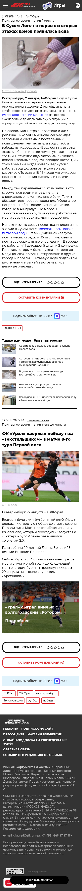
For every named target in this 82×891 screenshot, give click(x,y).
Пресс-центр (13, 734)
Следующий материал (39, 880)
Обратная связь (16, 749)
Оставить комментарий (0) (41, 662)
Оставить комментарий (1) (41, 297)
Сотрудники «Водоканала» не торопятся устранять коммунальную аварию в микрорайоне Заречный (44, 361)
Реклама (10, 729)
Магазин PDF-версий (44, 734)
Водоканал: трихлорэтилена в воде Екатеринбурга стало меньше (41, 373)
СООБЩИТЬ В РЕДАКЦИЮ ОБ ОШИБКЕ (33, 755)
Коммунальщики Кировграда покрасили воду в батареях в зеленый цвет (47, 399)
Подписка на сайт (37, 729)
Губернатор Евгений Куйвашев (25, 115)
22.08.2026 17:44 (13, 420)
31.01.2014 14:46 (12, 16)
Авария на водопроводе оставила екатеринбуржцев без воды (40, 386)
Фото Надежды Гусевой (19, 91)
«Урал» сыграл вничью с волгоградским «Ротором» (33, 610)
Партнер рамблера (37, 871)
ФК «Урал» (10, 505)
